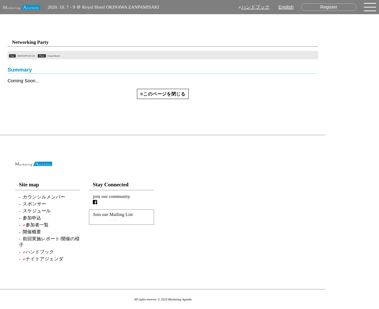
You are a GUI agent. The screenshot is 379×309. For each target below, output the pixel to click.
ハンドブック (255, 7)
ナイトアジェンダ (45, 258)
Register (328, 7)
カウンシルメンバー (44, 196)
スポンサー (34, 203)
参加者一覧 (37, 224)
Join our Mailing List (113, 214)
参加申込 (32, 217)
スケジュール (37, 210)
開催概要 (32, 231)
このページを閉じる (164, 93)
